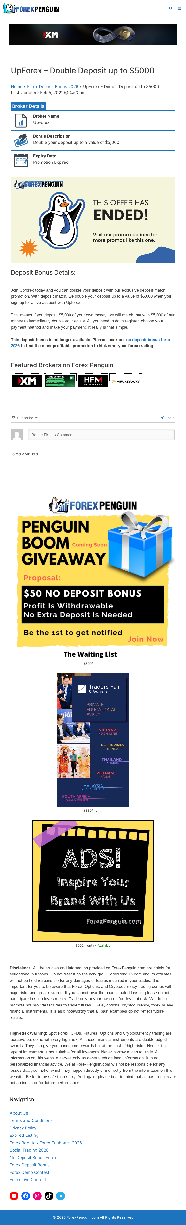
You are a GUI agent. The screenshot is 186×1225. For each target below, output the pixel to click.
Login (169, 418)
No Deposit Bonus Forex (33, 1157)
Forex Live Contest (28, 1179)
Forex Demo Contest (29, 1172)
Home (17, 86)
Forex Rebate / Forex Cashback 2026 (46, 1142)
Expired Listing (24, 1135)
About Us (19, 1113)
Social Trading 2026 (29, 1150)
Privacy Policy (23, 1128)
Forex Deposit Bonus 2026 (52, 86)
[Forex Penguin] (32, 8)
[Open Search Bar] (171, 8)
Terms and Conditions (31, 1120)
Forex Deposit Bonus (30, 1164)
